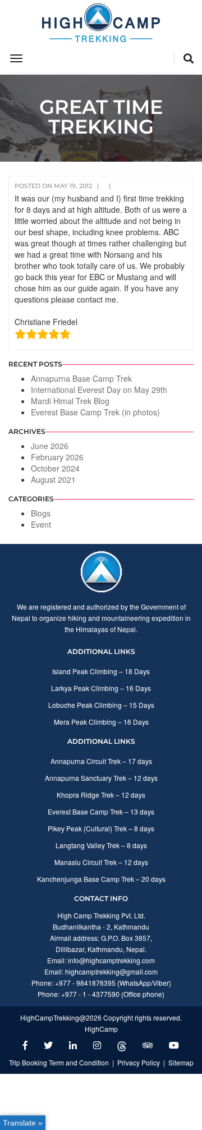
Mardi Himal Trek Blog (70, 400)
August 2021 (53, 479)
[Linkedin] (73, 1045)
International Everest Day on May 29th (99, 389)
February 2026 (57, 457)
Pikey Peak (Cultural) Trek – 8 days (101, 828)
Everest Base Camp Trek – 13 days (101, 811)
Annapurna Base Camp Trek (81, 378)
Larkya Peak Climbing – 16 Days (101, 688)
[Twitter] (48, 1045)
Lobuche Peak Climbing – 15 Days (101, 705)
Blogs (40, 513)
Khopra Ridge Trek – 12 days (101, 794)
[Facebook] (25, 1045)
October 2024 (55, 468)
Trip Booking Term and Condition (59, 1062)
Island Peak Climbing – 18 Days (101, 671)
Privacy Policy (138, 1062)
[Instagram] (97, 1045)
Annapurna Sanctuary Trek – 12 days (101, 778)
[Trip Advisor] (147, 1045)
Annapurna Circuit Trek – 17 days (101, 761)
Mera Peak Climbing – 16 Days (101, 721)
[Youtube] (174, 1045)
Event (41, 524)
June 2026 (49, 445)
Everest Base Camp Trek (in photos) (95, 412)
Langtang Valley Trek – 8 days (101, 845)
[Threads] (121, 1045)
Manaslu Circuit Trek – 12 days (101, 862)
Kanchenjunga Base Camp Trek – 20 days (101, 879)
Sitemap (181, 1062)
